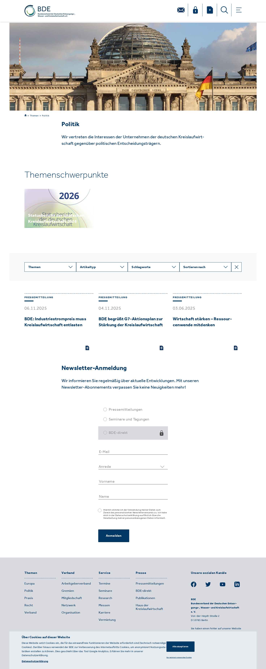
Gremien (68, 591)
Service (105, 573)
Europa (29, 583)
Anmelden (114, 536)
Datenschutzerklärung (35, 661)
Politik (45, 116)
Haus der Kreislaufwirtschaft (149, 607)
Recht (28, 605)
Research (105, 598)
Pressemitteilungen (125, 409)
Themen (34, 115)
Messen (104, 605)
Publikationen (145, 598)
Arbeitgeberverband (76, 583)
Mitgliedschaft (72, 598)
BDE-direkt (118, 432)
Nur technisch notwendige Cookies (179, 657)
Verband (68, 573)
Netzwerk (69, 605)
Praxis (28, 598)
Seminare (105, 591)
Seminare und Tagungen (129, 419)
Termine (104, 583)
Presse (141, 573)
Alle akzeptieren (180, 646)
